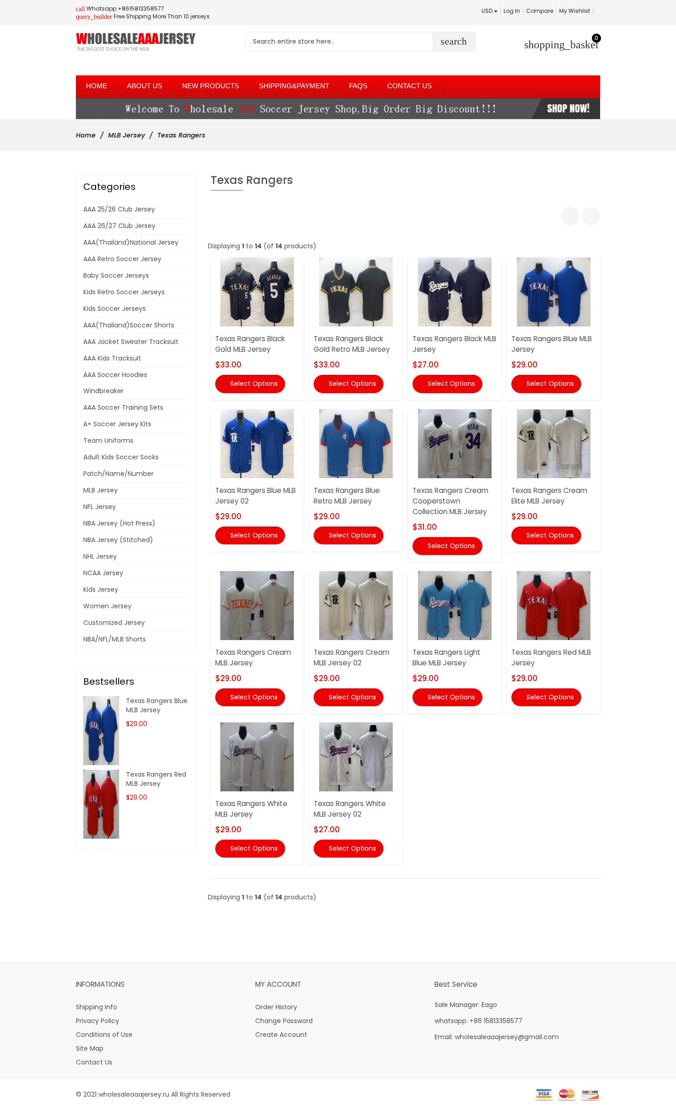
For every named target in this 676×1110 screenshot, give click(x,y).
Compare (539, 11)
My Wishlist (574, 11)
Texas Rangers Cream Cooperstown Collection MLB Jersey (450, 501)
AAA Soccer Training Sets (123, 407)
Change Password (284, 1020)
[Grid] (570, 216)
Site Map (89, 1048)
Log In (512, 11)
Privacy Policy (97, 1020)
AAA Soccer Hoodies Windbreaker (115, 382)
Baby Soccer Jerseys (116, 275)
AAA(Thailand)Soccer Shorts (128, 325)
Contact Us (94, 1062)
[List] (591, 216)
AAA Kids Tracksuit (112, 358)
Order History (276, 1007)
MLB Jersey (126, 135)
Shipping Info (96, 1007)
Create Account (281, 1034)
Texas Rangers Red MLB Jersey (156, 779)
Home (86, 135)
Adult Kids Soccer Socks (121, 457)
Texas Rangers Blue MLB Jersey (157, 705)
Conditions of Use (104, 1034)
